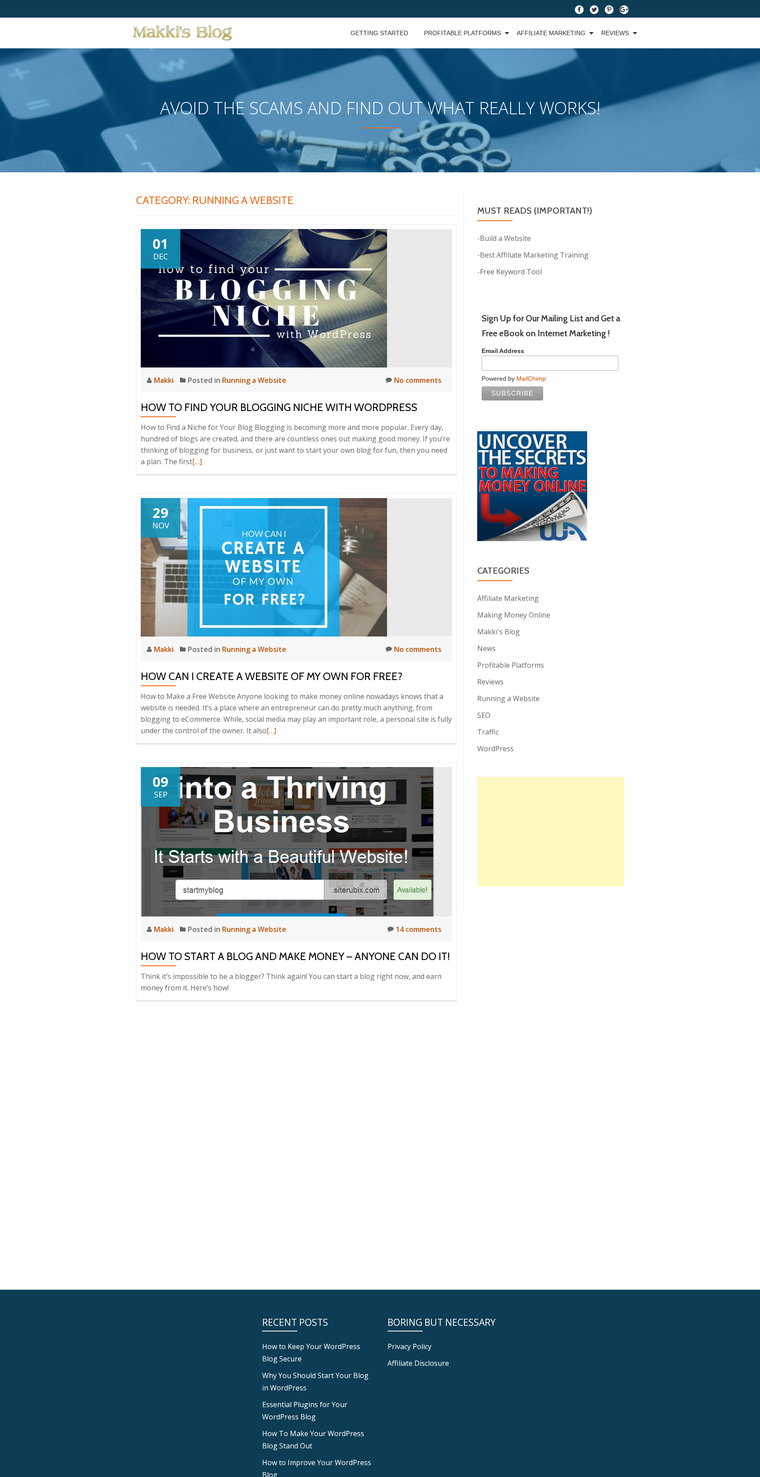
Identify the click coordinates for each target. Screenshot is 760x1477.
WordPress (495, 748)
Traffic (488, 732)
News (486, 648)
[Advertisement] (550, 832)
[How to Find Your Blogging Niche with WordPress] (264, 297)
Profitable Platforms (462, 32)
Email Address (503, 350)
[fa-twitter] (594, 11)
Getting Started (379, 32)
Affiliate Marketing (551, 32)
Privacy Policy (409, 1346)
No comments (418, 380)
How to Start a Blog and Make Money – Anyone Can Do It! (295, 956)
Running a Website (254, 380)
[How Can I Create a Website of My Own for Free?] (264, 566)
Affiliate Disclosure (418, 1363)
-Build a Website (504, 238)
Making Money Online (513, 615)
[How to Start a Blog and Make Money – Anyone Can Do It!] (287, 841)
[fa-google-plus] (624, 11)
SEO (483, 715)
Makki (164, 380)
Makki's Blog (498, 632)
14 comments (419, 929)
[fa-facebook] (579, 11)
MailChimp (531, 378)
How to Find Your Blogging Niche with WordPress (279, 407)
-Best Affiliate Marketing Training (532, 255)
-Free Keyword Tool (509, 271)
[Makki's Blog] (184, 33)
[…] (197, 461)
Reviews (615, 32)
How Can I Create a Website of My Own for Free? (271, 676)
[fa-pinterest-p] (609, 11)
